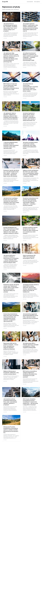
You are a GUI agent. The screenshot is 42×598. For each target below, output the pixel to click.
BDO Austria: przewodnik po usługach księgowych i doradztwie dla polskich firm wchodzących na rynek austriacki (30, 374)
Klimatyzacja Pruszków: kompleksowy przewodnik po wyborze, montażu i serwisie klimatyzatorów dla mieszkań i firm (10, 429)
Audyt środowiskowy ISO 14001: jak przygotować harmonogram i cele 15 (29, 257)
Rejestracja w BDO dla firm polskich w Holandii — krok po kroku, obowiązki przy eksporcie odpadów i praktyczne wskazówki (10, 346)
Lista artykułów (30, 1)
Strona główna (37, 1)
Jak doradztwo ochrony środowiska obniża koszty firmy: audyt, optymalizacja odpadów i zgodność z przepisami (10, 401)
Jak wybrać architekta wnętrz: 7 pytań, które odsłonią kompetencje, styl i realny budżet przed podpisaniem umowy (30, 145)
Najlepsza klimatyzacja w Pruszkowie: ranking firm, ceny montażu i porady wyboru (11, 373)
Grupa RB (5, 1)
